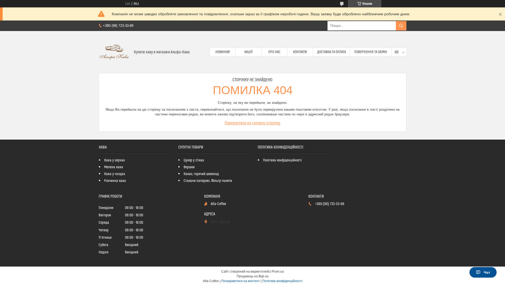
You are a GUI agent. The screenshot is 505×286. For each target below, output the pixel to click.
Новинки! (222, 52)
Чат (487, 272)
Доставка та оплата (331, 52)
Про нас (274, 52)
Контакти (300, 52)
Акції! (248, 52)
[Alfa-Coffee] (114, 52)
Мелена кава (113, 167)
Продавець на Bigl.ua (253, 276)
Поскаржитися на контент (240, 281)
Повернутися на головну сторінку (252, 123)
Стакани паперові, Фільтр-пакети (208, 181)
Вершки (189, 167)
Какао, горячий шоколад (201, 174)
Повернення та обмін (370, 52)
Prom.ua (278, 271)
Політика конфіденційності (282, 160)
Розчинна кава (115, 181)
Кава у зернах (114, 160)
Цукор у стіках (194, 160)
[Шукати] (401, 25)
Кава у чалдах (114, 174)
